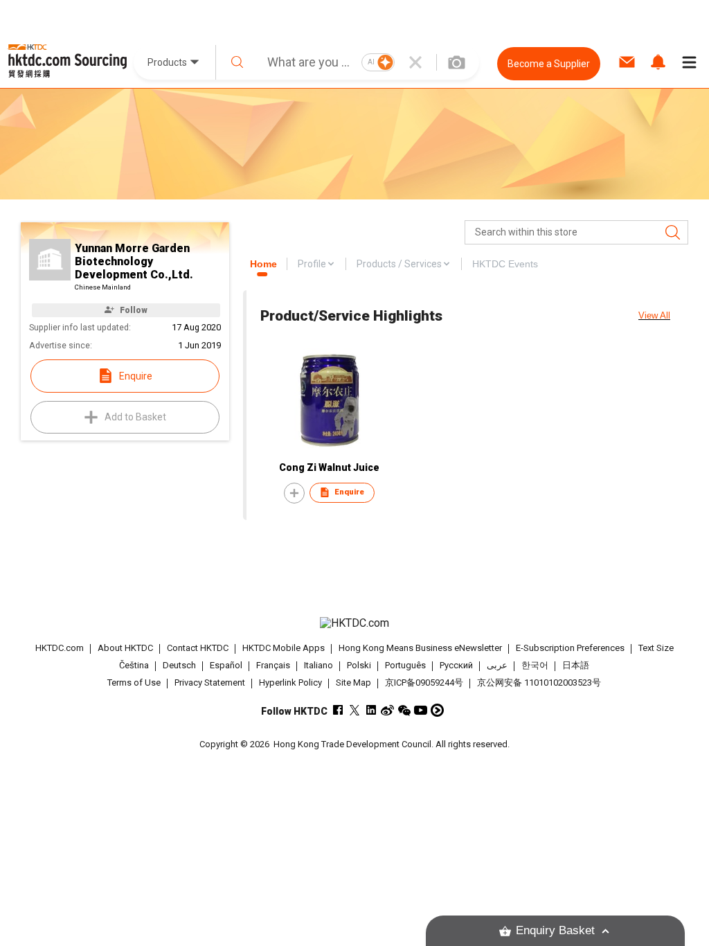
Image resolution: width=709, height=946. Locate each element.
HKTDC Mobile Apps (283, 648)
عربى (497, 665)
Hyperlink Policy (290, 682)
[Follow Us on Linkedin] (370, 710)
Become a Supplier (549, 63)
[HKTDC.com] (354, 623)
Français (273, 665)
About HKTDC (125, 648)
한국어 (534, 665)
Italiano (318, 665)
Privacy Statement (209, 682)
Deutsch (179, 665)
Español (226, 665)
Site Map (353, 682)
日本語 (575, 665)
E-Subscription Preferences (570, 648)
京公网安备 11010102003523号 (539, 682)
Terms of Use (134, 682)
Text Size (656, 648)
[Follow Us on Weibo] (387, 710)
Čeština (134, 665)
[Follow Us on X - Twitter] (354, 710)
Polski (359, 665)
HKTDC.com (59, 648)
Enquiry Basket (555, 930)
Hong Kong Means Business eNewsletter (420, 648)
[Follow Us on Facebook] (337, 710)
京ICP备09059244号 (424, 682)
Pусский (456, 665)
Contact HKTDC (197, 648)
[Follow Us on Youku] (437, 710)
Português (405, 665)
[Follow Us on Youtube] (420, 710)
